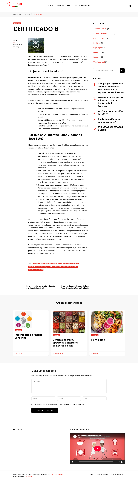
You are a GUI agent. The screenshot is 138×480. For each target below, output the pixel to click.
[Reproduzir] (73, 462)
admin (15, 40)
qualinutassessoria (54, 266)
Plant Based (98, 339)
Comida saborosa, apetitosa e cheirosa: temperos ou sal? (65, 342)
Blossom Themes (57, 474)
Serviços (96, 57)
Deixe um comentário (19, 47)
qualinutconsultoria (70, 266)
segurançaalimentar (36, 269)
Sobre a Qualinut (64, 6)
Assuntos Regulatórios (102, 33)
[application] (97, 448)
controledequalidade (70, 263)
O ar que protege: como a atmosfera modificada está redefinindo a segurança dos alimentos (111, 88)
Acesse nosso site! (82, 6)
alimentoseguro (39, 263)
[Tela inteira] (122, 462)
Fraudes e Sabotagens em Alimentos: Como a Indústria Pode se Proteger (111, 101)
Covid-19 (97, 43)
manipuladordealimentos (37, 266)
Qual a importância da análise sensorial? (109, 120)
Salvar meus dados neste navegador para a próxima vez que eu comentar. (59, 404)
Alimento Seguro (100, 29)
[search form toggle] (130, 6)
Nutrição (17, 23)
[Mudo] (119, 462)
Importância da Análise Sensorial (28, 336)
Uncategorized (99, 62)
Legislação (97, 48)
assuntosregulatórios (54, 263)
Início (50, 6)
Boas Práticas (98, 38)
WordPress (28, 476)
